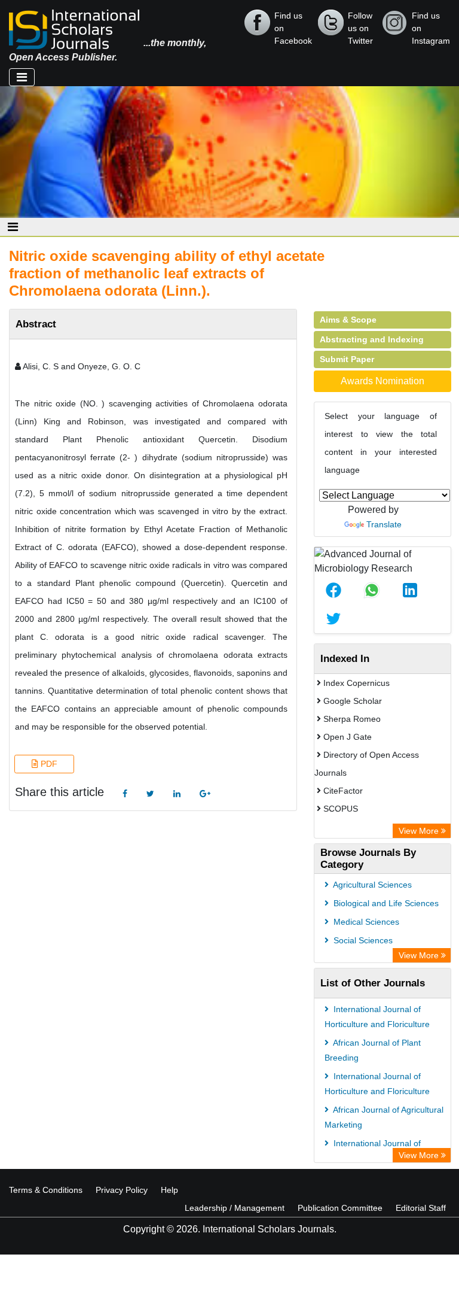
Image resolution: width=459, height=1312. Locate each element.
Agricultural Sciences (371, 884)
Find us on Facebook (293, 23)
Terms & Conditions (45, 1190)
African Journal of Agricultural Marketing (384, 1117)
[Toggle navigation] (22, 77)
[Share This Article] (333, 590)
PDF (47, 764)
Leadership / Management (234, 1208)
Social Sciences (362, 940)
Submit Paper (347, 359)
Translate (384, 524)
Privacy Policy (122, 1190)
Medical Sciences (365, 922)
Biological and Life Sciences (385, 903)
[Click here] (125, 794)
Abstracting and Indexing (372, 339)
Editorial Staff (421, 1208)
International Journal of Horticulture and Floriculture (377, 1016)
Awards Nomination (382, 381)
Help (169, 1190)
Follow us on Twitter (360, 23)
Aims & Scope (348, 319)
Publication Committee (340, 1208)
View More (420, 831)
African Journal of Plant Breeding (373, 1050)
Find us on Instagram (431, 23)
